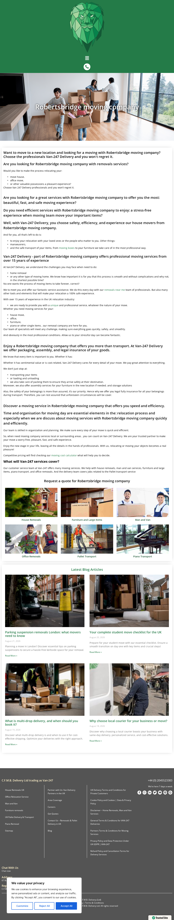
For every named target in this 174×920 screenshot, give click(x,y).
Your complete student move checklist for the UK (125, 632)
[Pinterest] (165, 792)
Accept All (66, 905)
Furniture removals (14, 810)
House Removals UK (14, 790)
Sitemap (9, 830)
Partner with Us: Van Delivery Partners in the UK (61, 792)
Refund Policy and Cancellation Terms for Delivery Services (109, 853)
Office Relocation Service (17, 796)
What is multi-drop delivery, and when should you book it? (41, 723)
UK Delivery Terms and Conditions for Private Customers (108, 792)
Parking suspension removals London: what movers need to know (43, 634)
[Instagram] (144, 792)
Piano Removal (12, 823)
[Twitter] (155, 792)
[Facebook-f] (139, 792)
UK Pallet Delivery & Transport (19, 817)
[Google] (170, 792)
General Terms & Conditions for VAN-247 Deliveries (109, 822)
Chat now (6, 870)
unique (54, 305)
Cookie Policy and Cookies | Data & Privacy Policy (110, 802)
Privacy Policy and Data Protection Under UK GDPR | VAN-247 (109, 842)
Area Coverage (55, 800)
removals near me (114, 289)
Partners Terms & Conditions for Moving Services (109, 832)
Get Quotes (53, 813)
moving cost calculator (64, 455)
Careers (51, 807)
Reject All (44, 905)
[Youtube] (160, 792)
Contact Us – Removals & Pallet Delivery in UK (62, 822)
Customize (22, 905)
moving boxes (67, 248)
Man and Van (11, 803)
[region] (44, 895)
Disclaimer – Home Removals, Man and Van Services (111, 812)
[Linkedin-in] (150, 792)
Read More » (11, 655)
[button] (87, 59)
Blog (50, 830)
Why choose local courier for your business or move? (128, 721)
